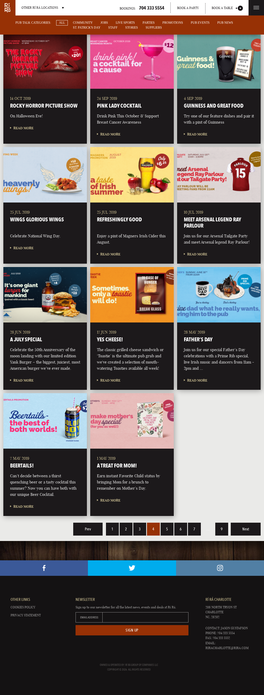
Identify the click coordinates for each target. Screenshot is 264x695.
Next (245, 529)
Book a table (222, 8)
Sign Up (132, 630)
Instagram (220, 568)
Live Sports (125, 23)
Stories (131, 27)
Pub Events (200, 23)
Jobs (104, 23)
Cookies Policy (23, 607)
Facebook (44, 568)
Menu (256, 7)
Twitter (132, 568)
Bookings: (142, 8)
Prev (88, 529)
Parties (149, 23)
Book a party (188, 8)
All (62, 23)
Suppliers (154, 27)
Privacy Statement (26, 615)
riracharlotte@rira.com (227, 648)
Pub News (225, 23)
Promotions (172, 23)
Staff (113, 27)
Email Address (89, 617)
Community (83, 23)
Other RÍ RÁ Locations (39, 8)
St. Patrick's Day (87, 27)
